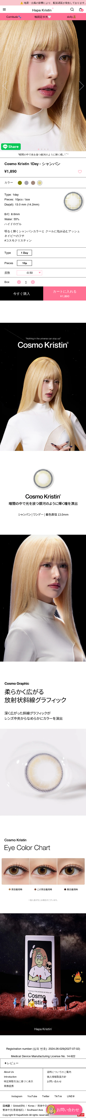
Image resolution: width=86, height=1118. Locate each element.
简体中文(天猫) (45, 1105)
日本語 (6, 1105)
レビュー (13, 1063)
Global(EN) (19, 1105)
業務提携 (9, 1085)
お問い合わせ (54, 1081)
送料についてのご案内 (59, 1071)
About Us (9, 1071)
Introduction (10, 1076)
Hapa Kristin (42, 10)
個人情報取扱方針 (56, 1076)
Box (6, 282)
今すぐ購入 (21, 293)
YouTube (32, 1096)
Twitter (45, 1096)
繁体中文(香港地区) (13, 1109)
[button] (81, 86)
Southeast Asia (35, 1109)
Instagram (16, 1096)
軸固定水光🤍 (43, 16)
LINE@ (71, 1096)
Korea (31, 1105)
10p (24, 263)
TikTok (58, 1096)
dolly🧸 (71, 16)
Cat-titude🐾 (13, 16)
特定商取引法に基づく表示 (18, 1081)
